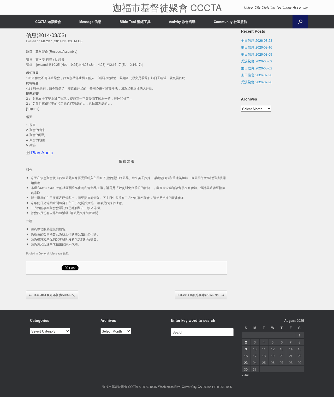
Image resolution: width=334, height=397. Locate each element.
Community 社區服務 (230, 21)
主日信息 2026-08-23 (256, 40)
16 (246, 355)
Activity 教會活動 (182, 21)
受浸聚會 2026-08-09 (256, 60)
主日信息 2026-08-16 (256, 47)
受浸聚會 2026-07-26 (256, 81)
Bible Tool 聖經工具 (135, 21)
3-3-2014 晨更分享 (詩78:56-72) (52, 295)
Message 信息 (90, 21)
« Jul (245, 374)
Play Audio (42, 152)
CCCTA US (74, 41)
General (44, 253)
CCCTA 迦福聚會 (48, 21)
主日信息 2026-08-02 (256, 68)
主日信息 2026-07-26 (256, 74)
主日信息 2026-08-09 (256, 54)
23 (246, 362)
